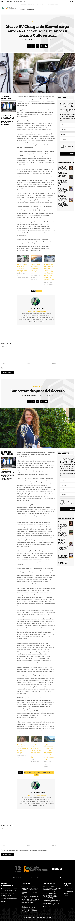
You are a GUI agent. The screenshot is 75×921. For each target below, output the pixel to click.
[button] (20, 12)
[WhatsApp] (42, 46)
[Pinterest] (37, 46)
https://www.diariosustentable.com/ (36, 311)
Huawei (39, 291)
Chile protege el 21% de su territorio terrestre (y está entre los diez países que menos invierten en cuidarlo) (52, 889)
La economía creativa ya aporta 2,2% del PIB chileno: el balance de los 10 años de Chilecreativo (62, 170)
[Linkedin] (46, 46)
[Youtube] (73, 1)
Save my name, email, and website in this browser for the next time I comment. (25, 368)
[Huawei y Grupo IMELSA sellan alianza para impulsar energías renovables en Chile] (36, 258)
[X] (70, 1)
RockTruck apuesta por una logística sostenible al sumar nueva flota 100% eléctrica (18, 335)
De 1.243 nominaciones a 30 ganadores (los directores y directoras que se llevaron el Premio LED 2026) (51, 896)
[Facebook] (66, 1)
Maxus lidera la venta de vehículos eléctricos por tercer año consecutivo (56, 334)
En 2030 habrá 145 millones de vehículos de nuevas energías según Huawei (22, 268)
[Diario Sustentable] (36, 301)
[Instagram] (68, 1)
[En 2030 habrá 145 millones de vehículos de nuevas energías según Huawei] (23, 258)
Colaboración (4, 114)
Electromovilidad (37, 21)
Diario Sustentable (31, 40)
